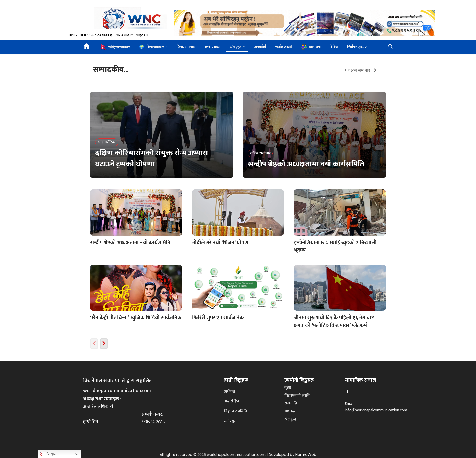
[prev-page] (94, 343)
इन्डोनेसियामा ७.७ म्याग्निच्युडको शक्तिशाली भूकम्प (335, 246)
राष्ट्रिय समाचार (260, 153)
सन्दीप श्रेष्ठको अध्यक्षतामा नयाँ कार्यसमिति (130, 242)
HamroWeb (305, 454)
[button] (391, 47)
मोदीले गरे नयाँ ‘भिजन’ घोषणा (221, 242)
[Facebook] (348, 391)
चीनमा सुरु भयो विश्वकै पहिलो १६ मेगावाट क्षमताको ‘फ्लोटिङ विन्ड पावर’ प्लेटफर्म (334, 321)
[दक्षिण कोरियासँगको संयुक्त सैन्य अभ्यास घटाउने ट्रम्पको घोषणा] (161, 135)
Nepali (52, 454)
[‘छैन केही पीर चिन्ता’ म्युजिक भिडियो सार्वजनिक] (136, 288)
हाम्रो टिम (90, 422)
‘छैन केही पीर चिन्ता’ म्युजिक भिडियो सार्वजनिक (135, 317)
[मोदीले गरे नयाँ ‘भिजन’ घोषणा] (238, 212)
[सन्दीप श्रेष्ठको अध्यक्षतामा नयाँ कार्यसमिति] (314, 135)
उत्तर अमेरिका (106, 142)
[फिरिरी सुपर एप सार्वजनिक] (238, 288)
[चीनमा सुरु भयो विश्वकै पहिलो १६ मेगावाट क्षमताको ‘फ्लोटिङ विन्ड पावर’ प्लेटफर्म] (340, 288)
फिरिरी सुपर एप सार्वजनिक (218, 317)
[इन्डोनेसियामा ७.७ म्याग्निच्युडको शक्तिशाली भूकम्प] (340, 212)
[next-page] (104, 343)
